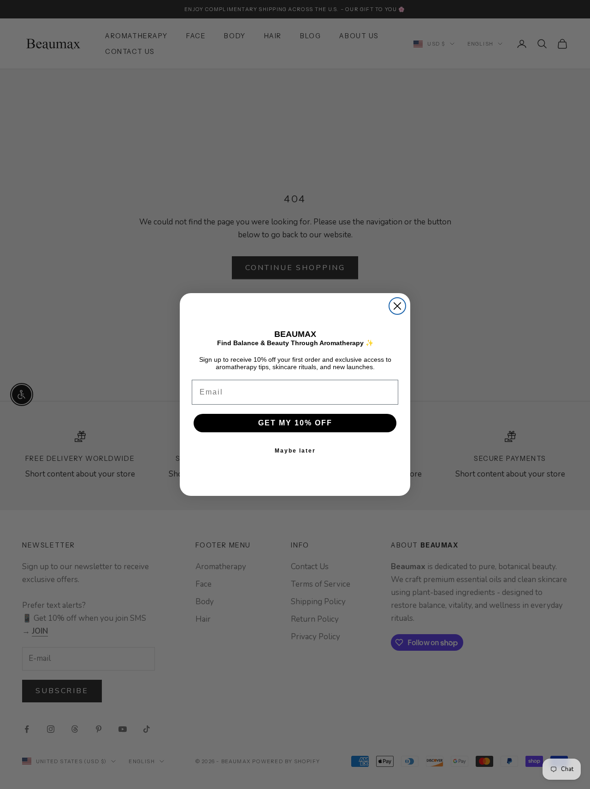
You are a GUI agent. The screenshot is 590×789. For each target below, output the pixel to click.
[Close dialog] (397, 306)
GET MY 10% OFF (295, 423)
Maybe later (295, 450)
